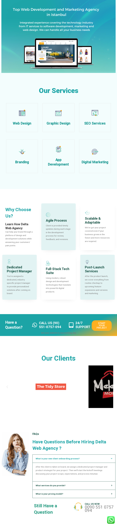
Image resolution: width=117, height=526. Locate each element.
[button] (7, 387)
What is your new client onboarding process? (58, 458)
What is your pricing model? (49, 494)
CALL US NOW (92, 504)
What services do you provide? (51, 485)
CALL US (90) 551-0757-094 (50, 325)
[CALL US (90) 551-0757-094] (34, 325)
